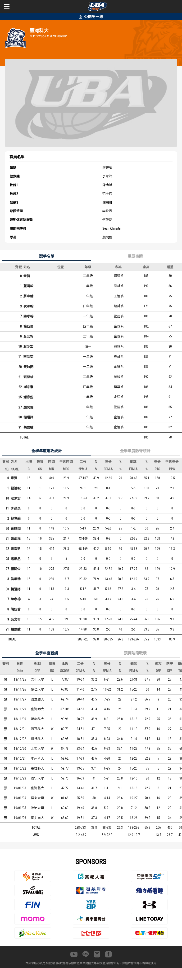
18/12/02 (20, 739)
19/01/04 (20, 798)
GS (40, 469)
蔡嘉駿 (28, 427)
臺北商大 (37, 818)
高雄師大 (37, 768)
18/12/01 (20, 729)
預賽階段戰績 (135, 653)
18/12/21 (20, 758)
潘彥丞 (28, 397)
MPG (66, 469)
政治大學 (37, 808)
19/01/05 (20, 808)
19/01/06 (20, 818)
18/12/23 (20, 778)
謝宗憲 (28, 387)
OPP (37, 671)
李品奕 (28, 357)
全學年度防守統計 (135, 451)
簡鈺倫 (28, 326)
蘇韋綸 (28, 296)
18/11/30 (20, 719)
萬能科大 (37, 719)
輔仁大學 (37, 689)
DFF (169, 671)
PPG (172, 469)
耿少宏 (28, 346)
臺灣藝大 (37, 788)
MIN (51, 469)
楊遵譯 (28, 417)
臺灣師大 (37, 709)
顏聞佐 (28, 407)
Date (20, 671)
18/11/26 (20, 689)
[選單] (6, 6)
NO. (7, 469)
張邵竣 (28, 377)
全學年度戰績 (46, 653)
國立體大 (37, 699)
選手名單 (46, 256)
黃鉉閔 (28, 367)
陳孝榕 (28, 316)
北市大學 (37, 748)
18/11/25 (20, 679)
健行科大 (37, 739)
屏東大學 (37, 798)
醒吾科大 (37, 729)
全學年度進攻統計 (47, 451)
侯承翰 (28, 306)
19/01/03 (20, 788)
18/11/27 (20, 699)
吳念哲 (28, 336)
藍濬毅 (28, 286)
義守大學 (37, 778)
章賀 (26, 276)
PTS (157, 469)
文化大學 (37, 679)
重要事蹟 (135, 256)
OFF (158, 671)
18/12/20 (20, 748)
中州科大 (37, 758)
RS (52, 671)
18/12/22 (20, 768)
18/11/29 (20, 709)
